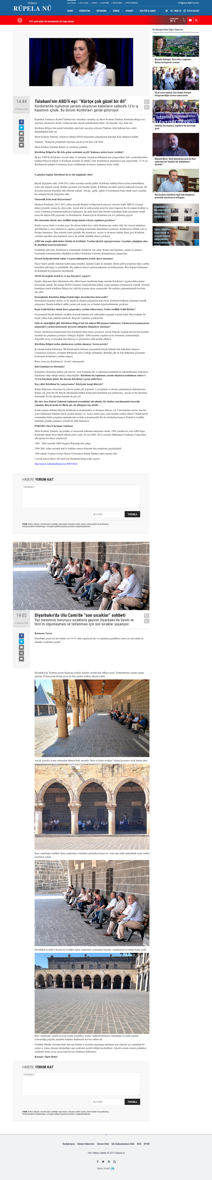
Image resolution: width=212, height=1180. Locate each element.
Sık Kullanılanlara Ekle (123, 1143)
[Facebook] (21, 121)
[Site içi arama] (196, 20)
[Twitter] (21, 127)
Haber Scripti (103, 1168)
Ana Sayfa (71, 3)
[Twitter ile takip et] (103, 1162)
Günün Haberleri (85, 1143)
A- (146, 107)
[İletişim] (190, 20)
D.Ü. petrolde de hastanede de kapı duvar (51, 20)
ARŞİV (95, 3)
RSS (139, 1143)
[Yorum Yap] (21, 144)
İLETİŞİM (105, 3)
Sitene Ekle (103, 1143)
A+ (146, 101)
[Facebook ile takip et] (97, 1162)
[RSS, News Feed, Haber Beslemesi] (109, 1162)
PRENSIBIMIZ (132, 3)
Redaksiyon (69, 1143)
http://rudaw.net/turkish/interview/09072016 (56, 463)
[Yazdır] (21, 139)
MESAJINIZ (117, 3)
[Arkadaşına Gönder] (21, 133)
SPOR (146, 1143)
